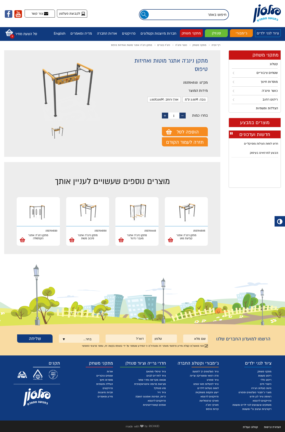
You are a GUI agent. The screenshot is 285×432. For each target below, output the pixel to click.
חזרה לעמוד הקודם (185, 142)
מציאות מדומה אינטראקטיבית (150, 384)
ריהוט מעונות (264, 375)
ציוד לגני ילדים (268, 33)
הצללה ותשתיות (104, 384)
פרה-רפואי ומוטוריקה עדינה (204, 375)
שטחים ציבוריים (104, 375)
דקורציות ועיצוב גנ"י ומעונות (256, 409)
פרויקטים (129, 33)
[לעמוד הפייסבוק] (8, 14)
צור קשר (37, 13)
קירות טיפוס (212, 409)
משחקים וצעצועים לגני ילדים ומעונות (251, 404)
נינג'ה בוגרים (163, 45)
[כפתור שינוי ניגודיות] (280, 221)
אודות (110, 371)
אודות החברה (107, 33)
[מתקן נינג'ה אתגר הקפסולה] (38, 212)
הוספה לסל (188, 132)
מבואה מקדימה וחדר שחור (152, 379)
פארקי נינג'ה (212, 404)
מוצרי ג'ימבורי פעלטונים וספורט (254, 392)
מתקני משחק (191, 33)
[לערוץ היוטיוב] (18, 14)
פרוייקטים (108, 388)
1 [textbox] (173, 115)
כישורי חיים (265, 384)
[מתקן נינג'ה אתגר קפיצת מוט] (186, 212)
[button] (20, 31)
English (60, 33)
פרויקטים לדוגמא (210, 396)
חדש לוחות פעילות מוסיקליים (261, 143)
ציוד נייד (161, 392)
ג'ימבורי (241, 33)
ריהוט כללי (266, 379)
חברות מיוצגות (105, 392)
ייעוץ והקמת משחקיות (207, 392)
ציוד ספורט (213, 379)
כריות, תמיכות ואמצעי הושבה (150, 396)
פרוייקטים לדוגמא (262, 400)
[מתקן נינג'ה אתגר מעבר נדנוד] (137, 212)
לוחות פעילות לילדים (208, 388)
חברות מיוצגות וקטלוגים (158, 33)
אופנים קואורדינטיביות (154, 404)
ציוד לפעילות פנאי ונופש (206, 384)
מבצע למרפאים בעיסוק (264, 152)
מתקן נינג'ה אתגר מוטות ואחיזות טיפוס (131, 45)
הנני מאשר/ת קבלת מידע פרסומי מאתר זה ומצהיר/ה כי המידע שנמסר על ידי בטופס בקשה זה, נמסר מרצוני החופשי (143, 345)
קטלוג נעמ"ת (250, 427)
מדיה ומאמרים (81, 33)
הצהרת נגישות (272, 427)
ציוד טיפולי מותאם (156, 371)
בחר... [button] (87, 339)
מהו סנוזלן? (160, 388)
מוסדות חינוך (106, 379)
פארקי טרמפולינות (209, 400)
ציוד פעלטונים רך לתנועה (205, 371)
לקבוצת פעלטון (70, 13)
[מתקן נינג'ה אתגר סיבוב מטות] (87, 212)
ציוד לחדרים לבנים (156, 375)
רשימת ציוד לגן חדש (260, 396)
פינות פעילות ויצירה (261, 388)
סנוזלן (216, 33)
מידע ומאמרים (105, 396)
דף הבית (216, 45)
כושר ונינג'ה (181, 45)
